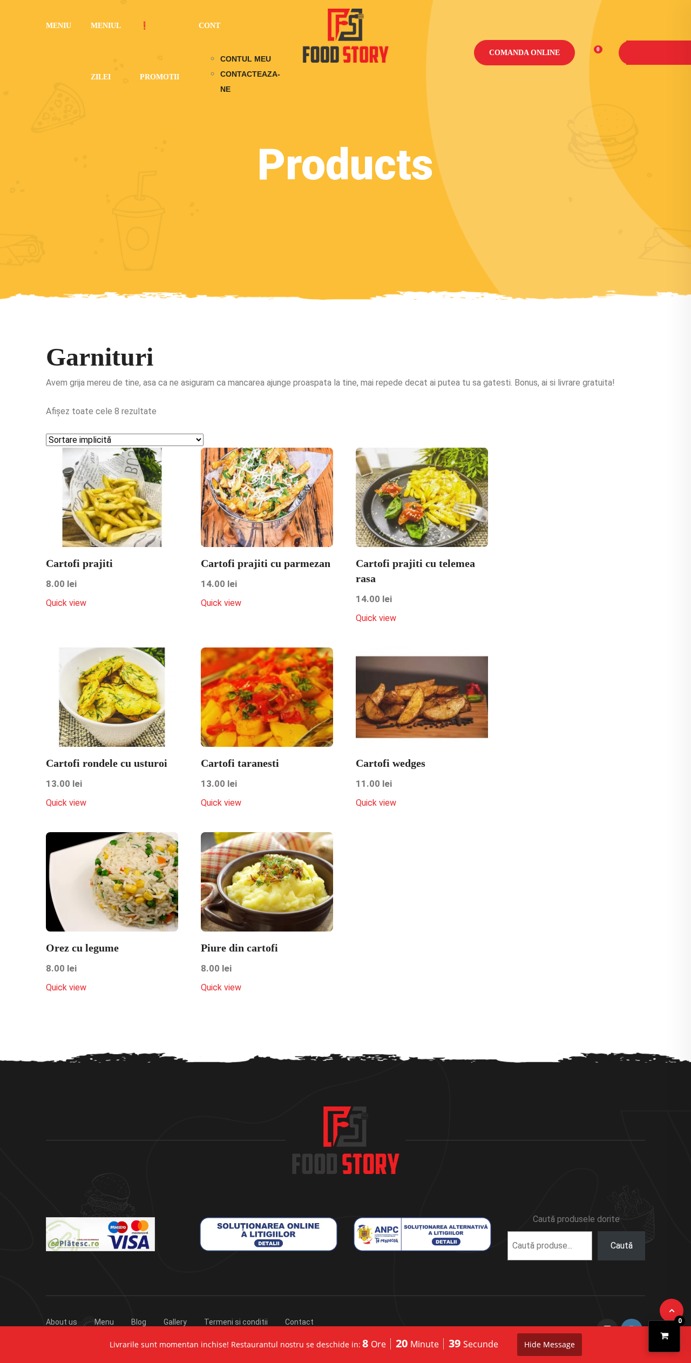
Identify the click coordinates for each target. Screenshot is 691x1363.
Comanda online (524, 53)
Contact (299, 1322)
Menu (104, 1322)
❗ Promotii (159, 51)
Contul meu (245, 59)
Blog (138, 1322)
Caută (622, 1245)
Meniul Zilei (105, 51)
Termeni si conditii (236, 1322)
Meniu (58, 26)
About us (61, 1322)
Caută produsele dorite (576, 1219)
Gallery (175, 1322)
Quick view (66, 603)
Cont (209, 26)
